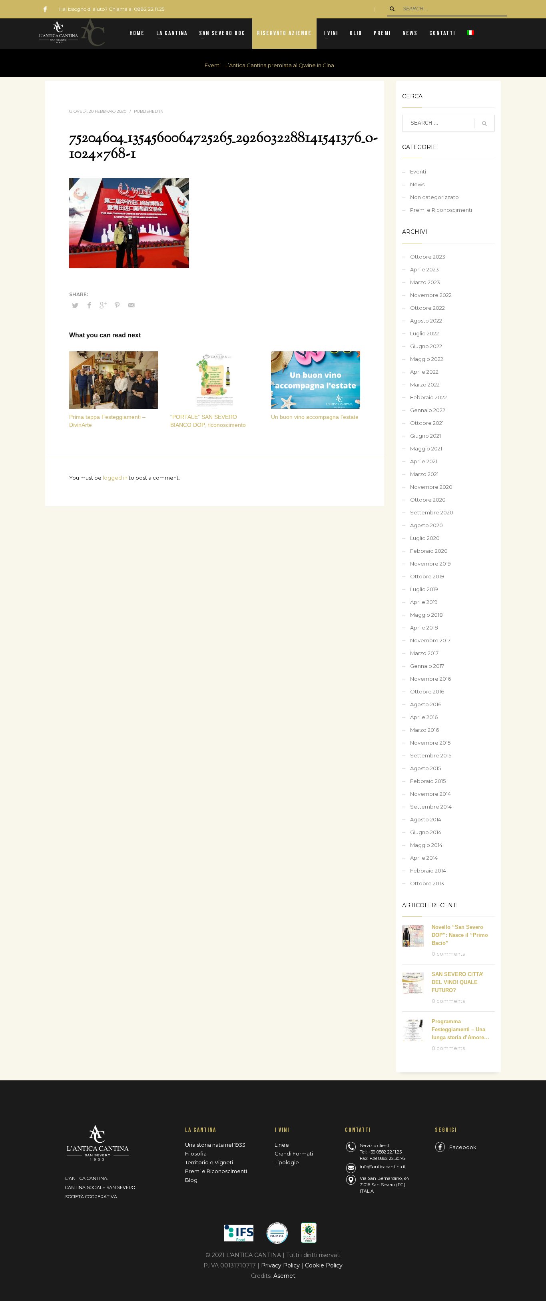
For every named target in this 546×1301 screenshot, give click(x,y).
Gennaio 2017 (427, 666)
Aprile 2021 (423, 461)
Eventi (213, 65)
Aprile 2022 (424, 372)
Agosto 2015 (425, 768)
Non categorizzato (434, 197)
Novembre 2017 (430, 640)
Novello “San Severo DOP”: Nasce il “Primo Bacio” (460, 935)
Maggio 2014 (426, 845)
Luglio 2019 (424, 589)
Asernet (284, 1275)
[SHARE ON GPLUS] (103, 305)
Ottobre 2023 (427, 256)
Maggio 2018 (426, 615)
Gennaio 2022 (427, 410)
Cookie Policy (324, 1265)
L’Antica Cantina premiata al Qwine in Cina (279, 65)
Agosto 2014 (425, 819)
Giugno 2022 (426, 346)
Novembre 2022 (431, 295)
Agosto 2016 (425, 704)
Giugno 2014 (425, 832)
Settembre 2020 (431, 512)
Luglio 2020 (425, 538)
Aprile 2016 (424, 717)
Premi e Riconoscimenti (441, 210)
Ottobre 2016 (427, 691)
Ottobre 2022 (427, 308)
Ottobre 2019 (427, 576)
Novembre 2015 (430, 742)
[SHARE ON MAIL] (131, 305)
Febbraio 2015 (428, 781)
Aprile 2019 (424, 602)
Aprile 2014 (424, 858)
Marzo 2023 (425, 282)
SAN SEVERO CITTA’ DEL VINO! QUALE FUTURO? (457, 982)
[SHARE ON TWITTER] (75, 305)
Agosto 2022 (426, 320)
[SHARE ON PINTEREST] (117, 305)
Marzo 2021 (424, 474)
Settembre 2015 (430, 755)
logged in (116, 477)
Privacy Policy (281, 1265)
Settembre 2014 (431, 806)
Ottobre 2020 (428, 499)
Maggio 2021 (426, 448)
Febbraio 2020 (429, 551)
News (417, 184)
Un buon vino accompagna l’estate (315, 417)
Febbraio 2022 (428, 397)
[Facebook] (45, 9)
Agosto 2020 (426, 525)
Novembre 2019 (430, 563)
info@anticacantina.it (383, 1167)
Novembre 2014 (430, 794)
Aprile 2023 (424, 269)
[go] (392, 9)
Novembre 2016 (430, 678)
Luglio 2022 (424, 333)
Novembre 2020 (431, 487)
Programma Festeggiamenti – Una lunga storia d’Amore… (460, 1029)
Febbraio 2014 (428, 870)
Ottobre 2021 (427, 423)
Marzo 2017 (424, 653)
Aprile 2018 (424, 627)
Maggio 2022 (426, 359)
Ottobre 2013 (427, 883)
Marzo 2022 (425, 384)
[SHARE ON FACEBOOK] (89, 305)
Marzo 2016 (424, 730)
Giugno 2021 (425, 435)
